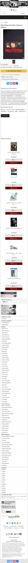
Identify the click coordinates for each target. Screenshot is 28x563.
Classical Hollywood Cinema (8, 436)
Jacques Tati (5, 372)
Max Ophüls (4, 401)
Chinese (4, 471)
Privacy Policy (20, 526)
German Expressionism (7, 444)
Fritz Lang (4, 364)
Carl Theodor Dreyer (6, 343)
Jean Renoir (4, 376)
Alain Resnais (5, 332)
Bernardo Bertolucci (6, 339)
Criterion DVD (5, 324)
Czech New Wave (6, 438)
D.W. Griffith (4, 349)
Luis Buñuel (4, 399)
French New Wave (6, 442)
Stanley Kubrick (5, 424)
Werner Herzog (5, 428)
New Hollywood (5, 457)
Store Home (5, 526)
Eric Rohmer (4, 353)
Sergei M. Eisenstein (6, 421)
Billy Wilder (4, 341)
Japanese (4, 484)
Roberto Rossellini (6, 417)
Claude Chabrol (5, 347)
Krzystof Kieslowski (6, 393)
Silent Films (4, 461)
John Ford (4, 384)
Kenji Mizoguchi (5, 391)
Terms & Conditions (8, 528)
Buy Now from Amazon (14, 71)
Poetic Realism (5, 459)
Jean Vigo (4, 378)
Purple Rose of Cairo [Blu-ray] (13, 278)
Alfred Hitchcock (5, 334)
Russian (4, 488)
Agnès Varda (5, 328)
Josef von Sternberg (6, 389)
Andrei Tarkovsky (6, 336)
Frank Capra (4, 362)
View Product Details (8, 77)
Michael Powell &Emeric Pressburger (5, 404)
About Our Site (13, 526)
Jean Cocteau (5, 374)
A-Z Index (4, 318)
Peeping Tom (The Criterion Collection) (13, 228)
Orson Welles (5, 409)
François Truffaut (5, 359)
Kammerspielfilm (5, 450)
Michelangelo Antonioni (7, 407)
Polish (3, 486)
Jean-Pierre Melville (6, 382)
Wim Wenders (5, 430)
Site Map (22, 528)
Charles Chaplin (5, 345)
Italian (3, 482)
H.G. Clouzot (5, 366)
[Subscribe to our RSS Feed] (8, 502)
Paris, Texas (14, 177)
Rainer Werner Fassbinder (7, 413)
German (3, 479)
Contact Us (16, 528)
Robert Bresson (5, 415)
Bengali (3, 469)
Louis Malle (4, 395)
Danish (3, 473)
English (6, 22)
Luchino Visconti (5, 397)
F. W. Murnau (5, 355)
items (15, 10)
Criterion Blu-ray (5, 322)
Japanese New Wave (6, 448)
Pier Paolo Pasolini (6, 411)
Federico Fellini (5, 357)
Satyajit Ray (4, 419)
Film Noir (4, 440)
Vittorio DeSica (5, 426)
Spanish (4, 490)
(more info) (16, 65)
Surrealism (4, 465)
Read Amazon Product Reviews (10, 79)
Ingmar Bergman (5, 370)
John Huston (4, 387)
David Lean (4, 351)
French (3, 477)
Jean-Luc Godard (5, 380)
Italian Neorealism (6, 446)
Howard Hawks (5, 368)
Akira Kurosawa (5, 330)
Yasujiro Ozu (5, 432)
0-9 (2, 496)
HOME (2, 22)
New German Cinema (6, 455)
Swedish (4, 492)
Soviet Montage (5, 463)
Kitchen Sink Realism (6, 452)
